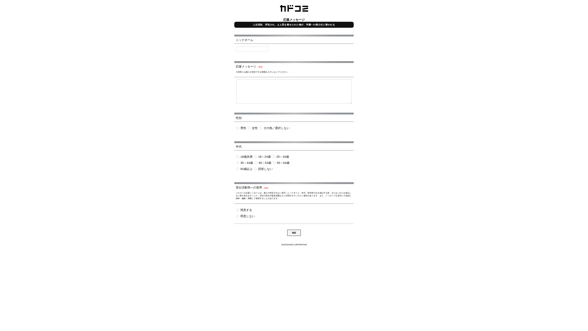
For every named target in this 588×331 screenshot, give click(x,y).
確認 (294, 233)
